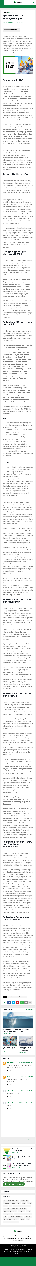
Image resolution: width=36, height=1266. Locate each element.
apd (17, 1200)
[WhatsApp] (22, 1002)
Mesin (25, 6)
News (5, 1216)
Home (6, 1249)
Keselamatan (22, 996)
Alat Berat (9, 6)
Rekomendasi (7, 1219)
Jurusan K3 (27, 1206)
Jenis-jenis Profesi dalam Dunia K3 (9, 1048)
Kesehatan (17, 6)
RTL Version (7, 1251)
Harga (29, 1203)
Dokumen (6, 1203)
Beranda (5, 12)
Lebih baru (5, 1140)
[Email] (26, 1002)
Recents (13, 1145)
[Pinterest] (17, 1002)
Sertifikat (15, 1219)
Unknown (11, 1063)
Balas (9, 1070)
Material (16, 1214)
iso (10, 1206)
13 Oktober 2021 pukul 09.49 (26, 1062)
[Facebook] (9, 1002)
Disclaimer (18, 1254)
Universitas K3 (14, 1222)
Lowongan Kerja (8, 1214)
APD (2, 6)
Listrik (28, 1211)
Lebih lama (30, 1140)
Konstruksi (21, 1211)
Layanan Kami (20, 1249)
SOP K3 (22, 1219)
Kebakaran (15, 1208)
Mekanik (23, 1214)
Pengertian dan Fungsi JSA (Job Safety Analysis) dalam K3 (22, 1164)
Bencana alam (24, 1200)
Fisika (23, 1203)
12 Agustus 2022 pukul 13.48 (26, 1102)
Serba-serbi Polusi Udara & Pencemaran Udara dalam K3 (26, 1048)
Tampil (14, 30)
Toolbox (6, 1222)
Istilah (15, 996)
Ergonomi (13, 1203)
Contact (29, 1249)
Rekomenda (28, 1216)
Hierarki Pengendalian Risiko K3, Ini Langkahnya (22, 1149)
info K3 (11, 12)
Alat (5, 1200)
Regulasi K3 (19, 1216)
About (12, 1249)
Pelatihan (32, 6)
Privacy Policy (28, 1251)
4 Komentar (19, 22)
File (19, 1203)
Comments (21, 1145)
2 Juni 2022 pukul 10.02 (27, 1090)
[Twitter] (13, 1002)
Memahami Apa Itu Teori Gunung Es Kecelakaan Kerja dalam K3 (16, 1030)
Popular (6, 1145)
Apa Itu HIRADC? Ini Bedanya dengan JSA (21, 1157)
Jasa (20, 1206)
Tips (28, 1219)
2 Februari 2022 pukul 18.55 (26, 1076)
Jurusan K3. (7, 1208)
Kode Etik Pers (17, 1251)
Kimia (14, 1211)
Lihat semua (29, 1009)
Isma (9, 1076)
